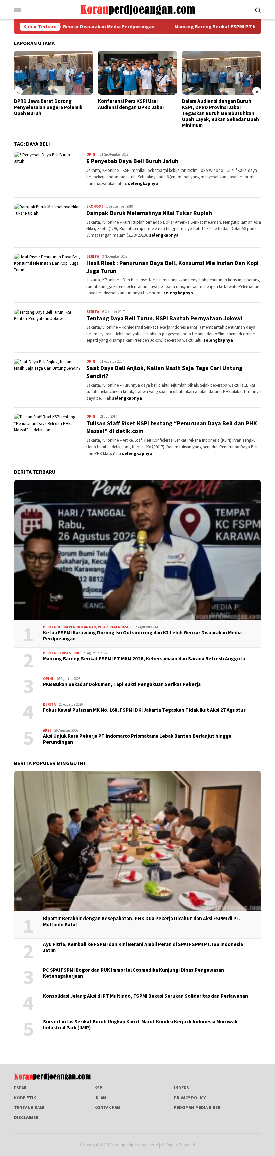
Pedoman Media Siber (197, 1107)
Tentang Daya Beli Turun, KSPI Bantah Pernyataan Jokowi (164, 318)
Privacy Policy (190, 1098)
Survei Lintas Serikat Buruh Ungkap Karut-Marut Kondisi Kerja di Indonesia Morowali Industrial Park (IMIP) (140, 1025)
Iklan (100, 1098)
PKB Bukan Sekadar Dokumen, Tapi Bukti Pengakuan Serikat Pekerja (122, 684)
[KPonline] (137, 9)
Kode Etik (25, 1098)
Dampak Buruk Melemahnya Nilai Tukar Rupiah (149, 213)
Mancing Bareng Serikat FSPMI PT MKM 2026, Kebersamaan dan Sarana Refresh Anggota (144, 659)
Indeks (181, 1088)
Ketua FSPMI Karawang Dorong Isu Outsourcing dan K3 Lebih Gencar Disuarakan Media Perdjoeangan (142, 636)
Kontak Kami (108, 1107)
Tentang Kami (29, 1107)
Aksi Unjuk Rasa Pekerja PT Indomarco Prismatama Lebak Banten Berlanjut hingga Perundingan (137, 739)
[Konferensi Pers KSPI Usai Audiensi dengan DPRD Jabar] (137, 73)
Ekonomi (94, 206)
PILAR (103, 627)
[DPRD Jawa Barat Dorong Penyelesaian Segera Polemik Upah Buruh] (53, 73)
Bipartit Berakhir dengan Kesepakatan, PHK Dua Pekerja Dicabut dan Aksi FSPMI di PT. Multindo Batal (141, 921)
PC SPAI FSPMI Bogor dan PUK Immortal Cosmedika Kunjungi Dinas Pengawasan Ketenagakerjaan (133, 973)
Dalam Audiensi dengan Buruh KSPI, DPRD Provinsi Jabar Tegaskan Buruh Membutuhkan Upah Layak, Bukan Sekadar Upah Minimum (220, 113)
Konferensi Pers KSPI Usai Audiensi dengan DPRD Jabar (131, 104)
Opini (91, 154)
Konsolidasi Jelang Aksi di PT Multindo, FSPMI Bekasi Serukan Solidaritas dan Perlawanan (145, 996)
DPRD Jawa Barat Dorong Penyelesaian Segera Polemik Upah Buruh (48, 107)
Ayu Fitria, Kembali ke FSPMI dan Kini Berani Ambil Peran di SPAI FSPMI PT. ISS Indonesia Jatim (143, 947)
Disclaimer (26, 1117)
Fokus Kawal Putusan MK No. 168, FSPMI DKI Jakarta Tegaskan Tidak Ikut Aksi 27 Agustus (144, 710)
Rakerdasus (120, 627)
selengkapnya (143, 183)
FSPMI (20, 1088)
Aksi (47, 730)
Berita (92, 256)
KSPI (99, 1088)
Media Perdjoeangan (76, 627)
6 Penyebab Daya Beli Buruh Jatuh (132, 161)
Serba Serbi (68, 653)
